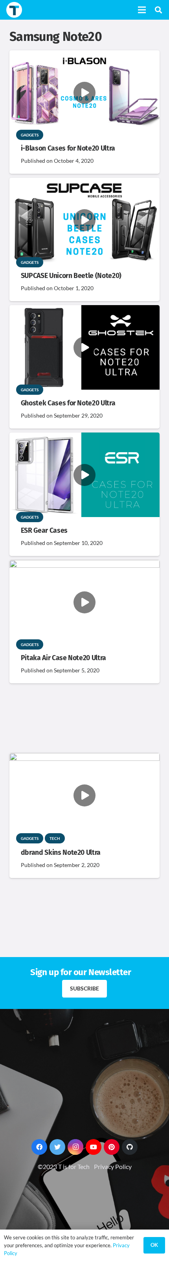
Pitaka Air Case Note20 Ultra (63, 658)
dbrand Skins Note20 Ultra (61, 853)
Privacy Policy (113, 1166)
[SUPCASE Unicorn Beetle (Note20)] (84, 183)
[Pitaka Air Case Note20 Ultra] (84, 565)
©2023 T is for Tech (64, 1166)
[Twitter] (57, 1147)
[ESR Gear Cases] (84, 438)
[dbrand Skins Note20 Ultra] (84, 758)
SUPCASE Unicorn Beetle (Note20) (71, 276)
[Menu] (142, 10)
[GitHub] (130, 1147)
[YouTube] (93, 1147)
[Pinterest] (111, 1147)
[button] (158, 10)
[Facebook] (39, 1147)
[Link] (14, 10)
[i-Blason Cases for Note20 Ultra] (84, 55)
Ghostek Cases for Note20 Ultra (68, 403)
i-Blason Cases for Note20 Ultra (68, 148)
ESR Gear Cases (44, 530)
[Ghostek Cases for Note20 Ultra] (84, 310)
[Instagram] (75, 1147)
